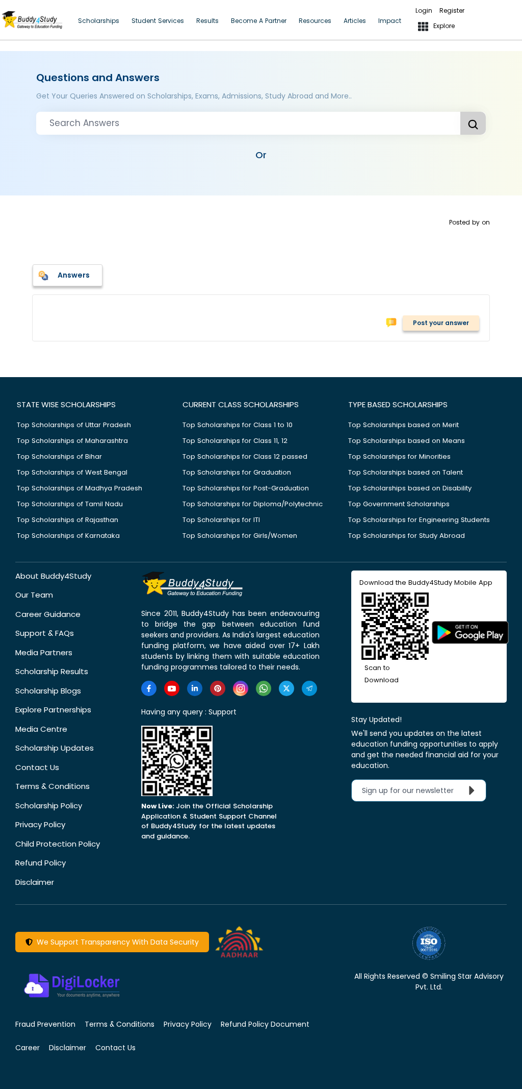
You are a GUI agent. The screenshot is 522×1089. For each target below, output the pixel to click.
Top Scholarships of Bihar (59, 456)
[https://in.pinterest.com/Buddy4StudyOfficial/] (217, 688)
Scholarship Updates (54, 747)
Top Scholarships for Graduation (236, 472)
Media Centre (41, 729)
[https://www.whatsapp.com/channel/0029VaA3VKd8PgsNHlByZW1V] (263, 688)
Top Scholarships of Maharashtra (72, 440)
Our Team (34, 594)
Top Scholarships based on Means (406, 440)
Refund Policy (40, 862)
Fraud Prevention (45, 1024)
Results (207, 20)
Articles (355, 20)
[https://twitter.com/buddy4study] (286, 688)
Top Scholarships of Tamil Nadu (70, 504)
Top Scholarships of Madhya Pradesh (79, 488)
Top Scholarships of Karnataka (68, 535)
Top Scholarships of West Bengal (72, 472)
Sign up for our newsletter (414, 790)
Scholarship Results (51, 671)
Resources (315, 20)
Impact (389, 20)
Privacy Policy (40, 824)
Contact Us (37, 767)
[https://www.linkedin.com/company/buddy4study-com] (194, 688)
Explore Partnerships (53, 709)
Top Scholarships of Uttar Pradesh (74, 425)
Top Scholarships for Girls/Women (239, 535)
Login (423, 10)
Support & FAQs (44, 633)
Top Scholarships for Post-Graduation (245, 488)
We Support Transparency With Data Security (116, 942)
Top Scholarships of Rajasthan (67, 520)
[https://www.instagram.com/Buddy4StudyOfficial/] (241, 688)
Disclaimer (34, 882)
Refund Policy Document (265, 1024)
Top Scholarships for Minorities (399, 456)
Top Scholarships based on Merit (403, 425)
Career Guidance (48, 614)
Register (451, 10)
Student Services (158, 20)
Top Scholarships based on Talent (405, 472)
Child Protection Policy (57, 843)
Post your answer (441, 322)
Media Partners (43, 652)
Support (222, 712)
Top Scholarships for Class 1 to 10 (237, 425)
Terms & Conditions (52, 786)
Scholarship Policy (48, 805)
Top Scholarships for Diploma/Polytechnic (252, 504)
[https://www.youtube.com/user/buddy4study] (172, 688)
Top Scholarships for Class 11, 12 (235, 440)
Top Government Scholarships (399, 504)
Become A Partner (258, 20)
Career (27, 1048)
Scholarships (98, 20)
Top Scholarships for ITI (221, 520)
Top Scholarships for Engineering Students (419, 520)
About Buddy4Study (53, 576)
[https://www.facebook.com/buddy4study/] (148, 688)
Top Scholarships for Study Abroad (406, 535)
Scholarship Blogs (48, 690)
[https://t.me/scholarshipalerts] (309, 688)
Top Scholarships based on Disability (410, 488)
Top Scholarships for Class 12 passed (244, 456)
